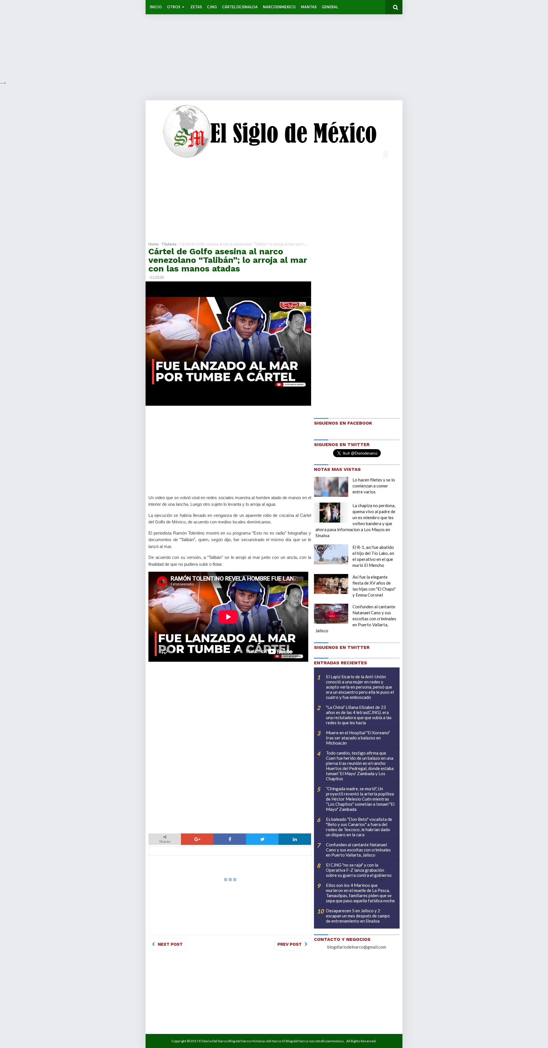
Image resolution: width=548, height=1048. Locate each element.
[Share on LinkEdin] (295, 839)
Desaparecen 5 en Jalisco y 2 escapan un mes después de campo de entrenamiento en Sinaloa (358, 915)
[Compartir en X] (262, 839)
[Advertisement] (171, 40)
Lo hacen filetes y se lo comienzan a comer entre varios (373, 485)
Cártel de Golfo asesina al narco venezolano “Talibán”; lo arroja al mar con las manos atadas (227, 259)
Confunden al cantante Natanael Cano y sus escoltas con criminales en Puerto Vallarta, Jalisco (355, 618)
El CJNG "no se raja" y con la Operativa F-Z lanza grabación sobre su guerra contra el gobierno (359, 870)
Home (153, 244)
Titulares (169, 244)
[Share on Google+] (197, 839)
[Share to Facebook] (229, 839)
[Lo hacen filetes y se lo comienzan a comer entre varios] (331, 487)
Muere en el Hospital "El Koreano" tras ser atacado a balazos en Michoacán (358, 737)
